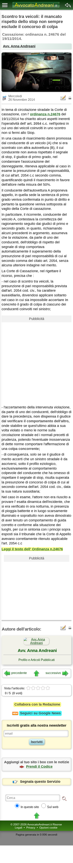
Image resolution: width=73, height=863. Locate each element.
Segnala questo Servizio (40, 782)
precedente (19, 673)
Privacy (30, 827)
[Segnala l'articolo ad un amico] (63, 97)
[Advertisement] (36, 360)
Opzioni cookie (48, 827)
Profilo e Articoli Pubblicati (36, 660)
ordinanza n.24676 (45, 114)
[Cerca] (64, 798)
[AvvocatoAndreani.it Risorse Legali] (36, 8)
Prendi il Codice (39, 766)
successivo (53, 673)
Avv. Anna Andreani (19, 46)
